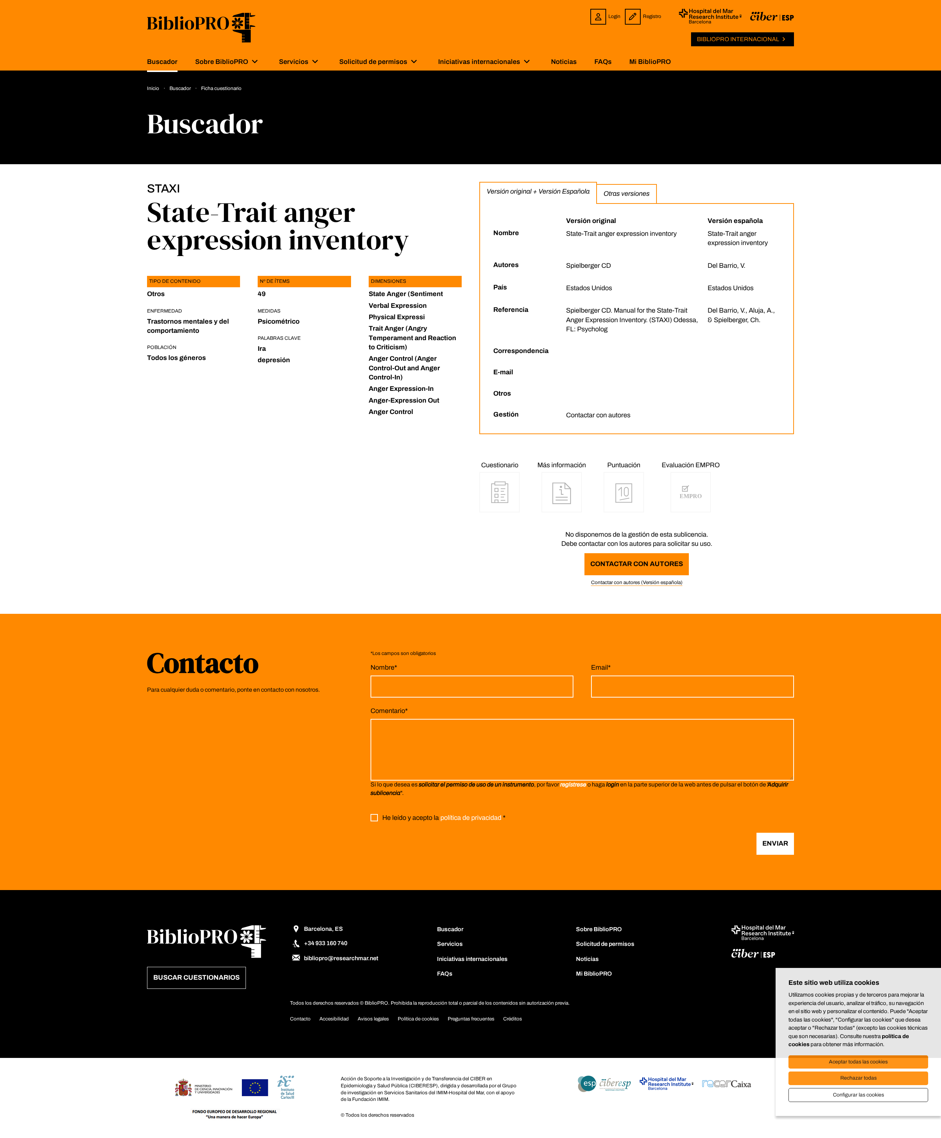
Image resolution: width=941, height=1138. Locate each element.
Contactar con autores (636, 564)
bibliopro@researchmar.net (341, 958)
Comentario (389, 710)
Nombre (384, 667)
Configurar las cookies (858, 1095)
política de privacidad (470, 817)
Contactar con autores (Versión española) (637, 582)
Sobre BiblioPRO (221, 61)
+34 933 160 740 (325, 943)
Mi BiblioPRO (650, 61)
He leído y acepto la (443, 817)
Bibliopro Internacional (738, 39)
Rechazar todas (858, 1078)
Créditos (512, 1019)
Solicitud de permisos (373, 61)
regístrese (573, 784)
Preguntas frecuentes (471, 1019)
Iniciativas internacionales (479, 61)
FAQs (603, 61)
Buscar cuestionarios (196, 977)
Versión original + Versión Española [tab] (538, 191)
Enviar (775, 843)
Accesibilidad (334, 1019)
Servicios (293, 61)
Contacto (300, 1019)
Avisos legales (373, 1019)
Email (601, 667)
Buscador (162, 61)
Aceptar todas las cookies (858, 1062)
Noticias (564, 61)
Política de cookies (418, 1019)
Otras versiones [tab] (627, 193)
